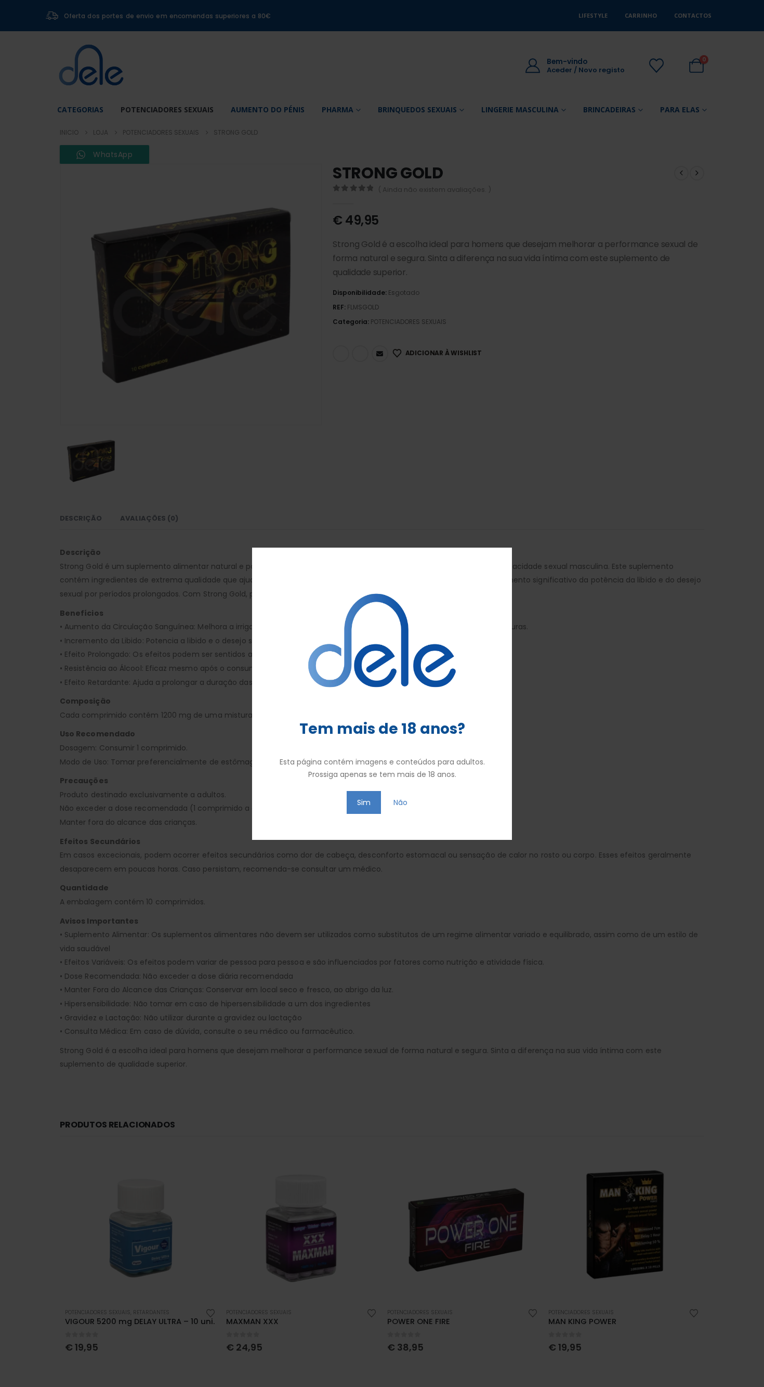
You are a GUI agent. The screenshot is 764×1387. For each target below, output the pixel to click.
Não (400, 802)
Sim (364, 802)
